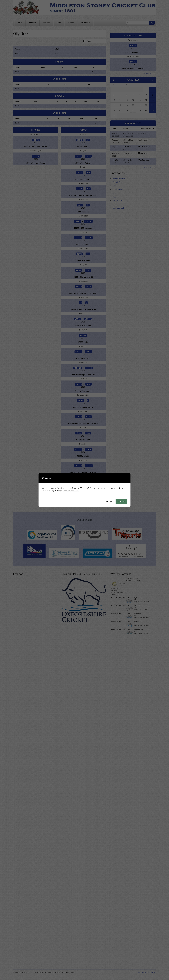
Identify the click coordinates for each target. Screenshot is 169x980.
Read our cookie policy (71, 490)
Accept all (121, 501)
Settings (109, 501)
